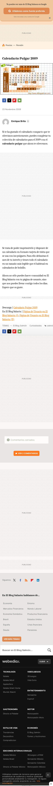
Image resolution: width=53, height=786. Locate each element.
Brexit (5, 619)
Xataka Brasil (8, 759)
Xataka (6, 676)
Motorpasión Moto (35, 717)
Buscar (49, 650)
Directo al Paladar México (14, 767)
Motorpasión (33, 713)
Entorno (30, 603)
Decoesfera (8, 736)
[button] (20, 121)
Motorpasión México (36, 767)
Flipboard (14, 100)
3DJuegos (31, 676)
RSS (26, 579)
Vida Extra (31, 680)
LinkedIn (38, 579)
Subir (42, 661)
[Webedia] (11, 663)
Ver (28, 453)
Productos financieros (37, 614)
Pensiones (32, 630)
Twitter (9, 100)
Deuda (6, 630)
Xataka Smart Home (11, 688)
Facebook (4, 100)
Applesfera (8, 684)
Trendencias (8, 732)
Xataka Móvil (8, 680)
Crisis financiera (34, 624)
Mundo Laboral (34, 608)
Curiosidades (36, 325)
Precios (9, 45)
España (6, 624)
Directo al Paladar (10, 713)
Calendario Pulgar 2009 (25, 307)
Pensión (19, 45)
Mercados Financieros (13, 608)
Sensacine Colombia (36, 763)
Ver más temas (12, 639)
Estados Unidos (34, 619)
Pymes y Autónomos (36, 736)
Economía (7, 603)
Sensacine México (35, 759)
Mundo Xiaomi (9, 692)
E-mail (19, 100)
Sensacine (31, 695)
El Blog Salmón (20, 325)
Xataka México (9, 755)
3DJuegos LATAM (35, 755)
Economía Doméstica (12, 614)
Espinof (30, 699)
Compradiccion (9, 740)
